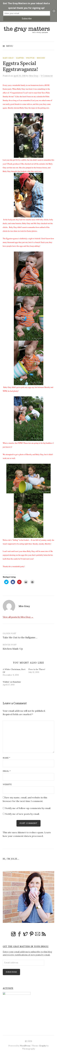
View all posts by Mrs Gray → (18, 616)
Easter (20, 58)
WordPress (25, 1045)
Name (6, 758)
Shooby (41, 58)
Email (7, 771)
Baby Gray (8, 58)
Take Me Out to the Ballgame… (20, 637)
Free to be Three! (36, 669)
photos (30, 58)
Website (7, 784)
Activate (8, 988)
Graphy (42, 1045)
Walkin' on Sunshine (12, 682)
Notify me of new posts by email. (22, 814)
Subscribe (11, 972)
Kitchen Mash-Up (13, 648)
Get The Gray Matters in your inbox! (26, 946)
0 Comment (47, 75)
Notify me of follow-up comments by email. (28, 808)
